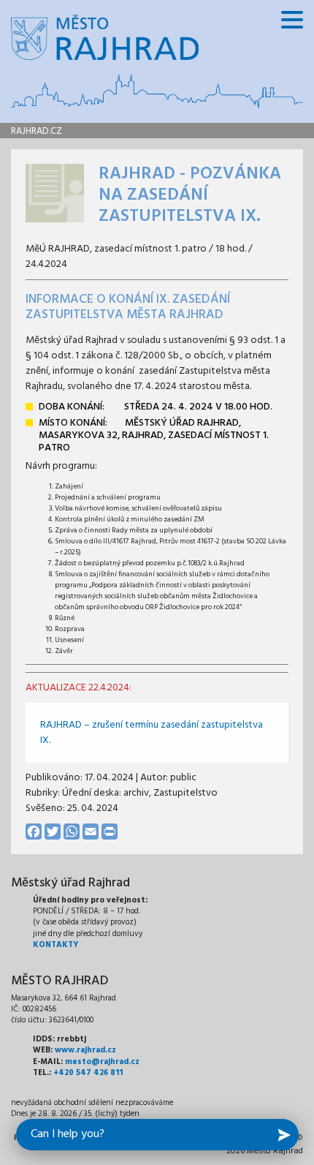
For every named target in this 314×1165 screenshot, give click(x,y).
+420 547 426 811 (88, 1072)
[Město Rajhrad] (105, 37)
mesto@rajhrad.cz (102, 1061)
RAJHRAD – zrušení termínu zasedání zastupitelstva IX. (151, 733)
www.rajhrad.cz (85, 1050)
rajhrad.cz (36, 131)
